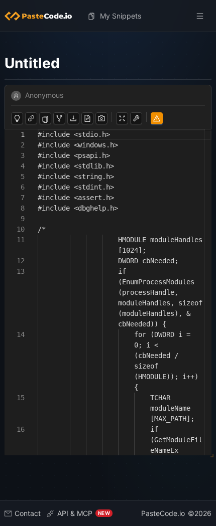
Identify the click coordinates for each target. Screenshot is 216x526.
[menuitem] (42, 16)
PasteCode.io (163, 513)
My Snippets (120, 16)
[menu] (108, 16)
